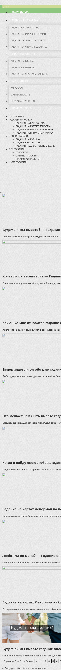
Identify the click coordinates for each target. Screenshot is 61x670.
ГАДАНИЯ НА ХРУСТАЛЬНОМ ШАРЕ (35, 145)
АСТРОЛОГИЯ (17, 149)
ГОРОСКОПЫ (22, 152)
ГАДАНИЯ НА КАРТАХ (20, 119)
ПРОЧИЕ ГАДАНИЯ (19, 135)
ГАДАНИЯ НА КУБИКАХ (27, 139)
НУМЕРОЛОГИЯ (18, 162)
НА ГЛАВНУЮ (16, 116)
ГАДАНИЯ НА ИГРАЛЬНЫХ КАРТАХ (34, 132)
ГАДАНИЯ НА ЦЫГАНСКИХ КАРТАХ (34, 129)
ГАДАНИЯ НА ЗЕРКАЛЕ (27, 142)
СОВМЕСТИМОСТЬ (26, 155)
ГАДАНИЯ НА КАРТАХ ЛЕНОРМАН (33, 126)
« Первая (29, 661)
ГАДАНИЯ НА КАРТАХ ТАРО (30, 122)
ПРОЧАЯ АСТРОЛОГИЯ (28, 158)
